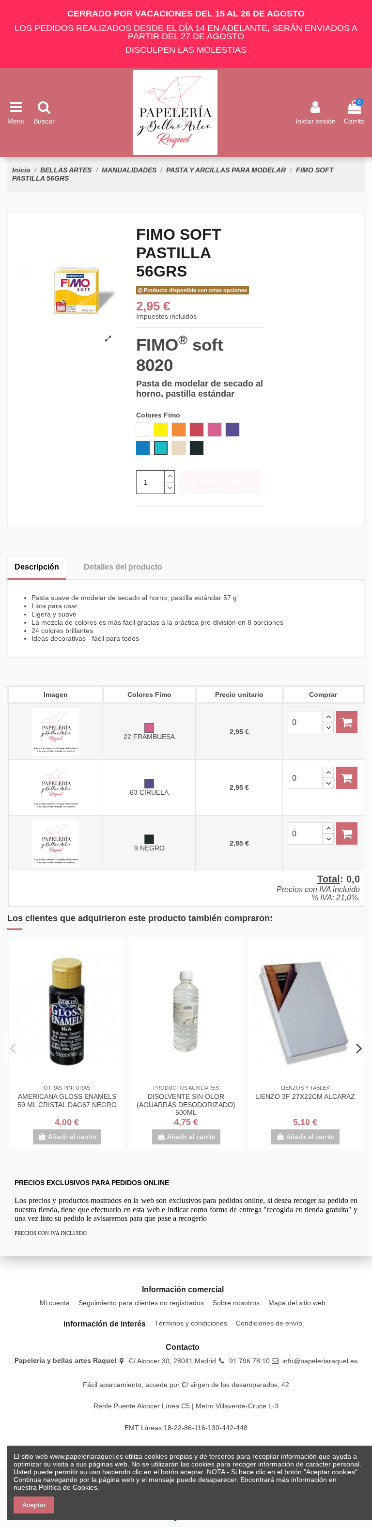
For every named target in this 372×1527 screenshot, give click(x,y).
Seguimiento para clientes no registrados (141, 1303)
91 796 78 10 (249, 1361)
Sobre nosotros (236, 1303)
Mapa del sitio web (297, 1303)
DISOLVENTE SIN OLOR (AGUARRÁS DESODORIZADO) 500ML (186, 1105)
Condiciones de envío (269, 1323)
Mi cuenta (55, 1303)
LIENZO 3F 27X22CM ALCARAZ (305, 1096)
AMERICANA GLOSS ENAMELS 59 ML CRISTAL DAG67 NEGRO (67, 1101)
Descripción (37, 567)
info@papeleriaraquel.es (319, 1361)
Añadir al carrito (226, 482)
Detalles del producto (123, 567)
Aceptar (34, 1505)
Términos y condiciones (191, 1323)
